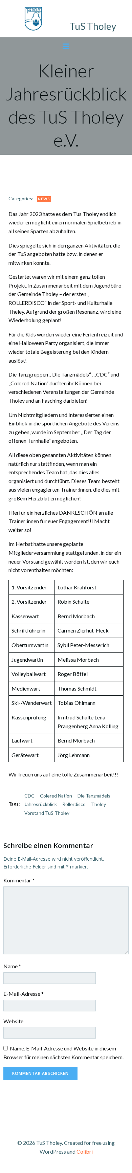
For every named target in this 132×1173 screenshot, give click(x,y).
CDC (29, 796)
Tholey (98, 804)
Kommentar (19, 880)
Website (13, 1021)
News (44, 199)
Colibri (84, 1151)
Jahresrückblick (40, 804)
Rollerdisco (74, 804)
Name (12, 966)
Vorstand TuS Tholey (46, 813)
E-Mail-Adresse (23, 993)
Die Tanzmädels (94, 796)
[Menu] (66, 46)
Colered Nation (56, 796)
